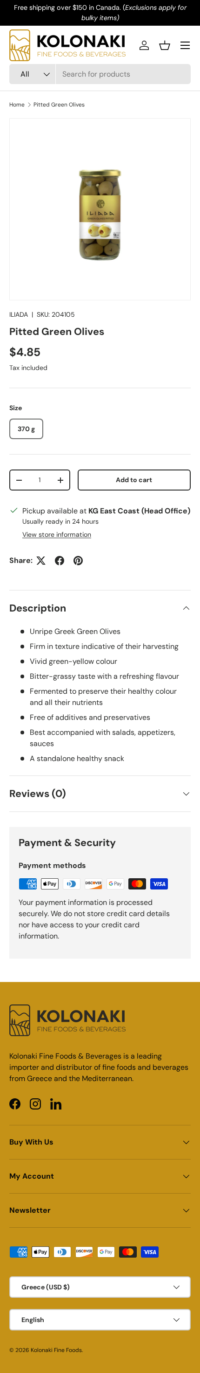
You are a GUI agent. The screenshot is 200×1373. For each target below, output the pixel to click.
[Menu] (185, 45)
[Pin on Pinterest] (78, 560)
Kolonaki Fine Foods (56, 1350)
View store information (56, 534)
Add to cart (134, 480)
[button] (164, 45)
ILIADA (18, 314)
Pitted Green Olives (59, 104)
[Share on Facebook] (59, 560)
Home (17, 104)
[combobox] (100, 74)
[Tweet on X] (41, 560)
